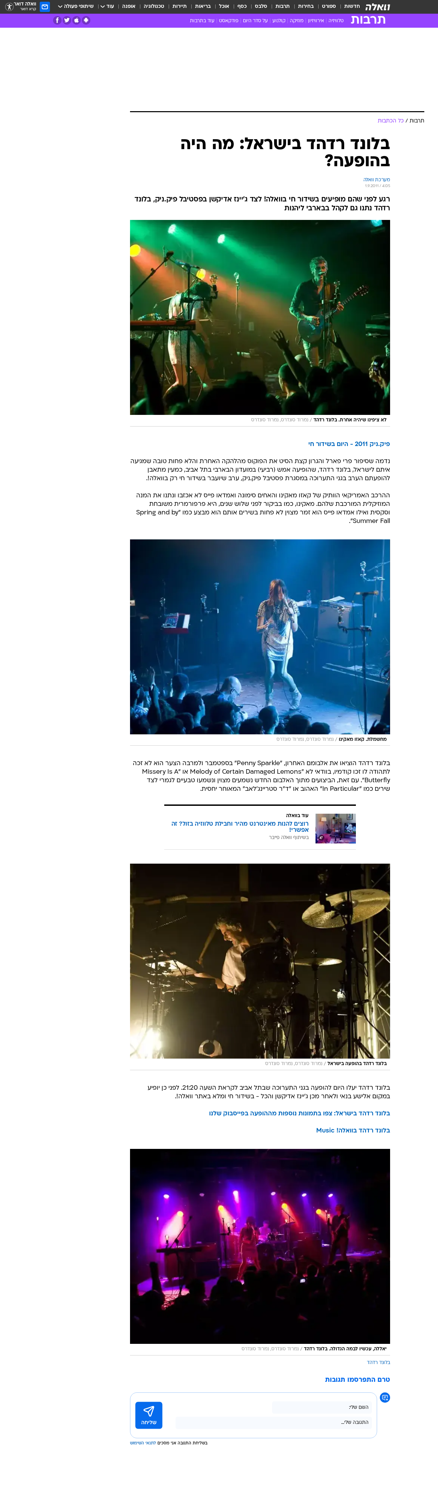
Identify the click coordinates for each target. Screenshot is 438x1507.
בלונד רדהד (378, 1363)
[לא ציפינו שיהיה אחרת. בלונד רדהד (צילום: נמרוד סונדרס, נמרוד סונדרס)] (260, 323)
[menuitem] (348, 7)
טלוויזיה (336, 21)
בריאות (203, 6)
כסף (242, 6)
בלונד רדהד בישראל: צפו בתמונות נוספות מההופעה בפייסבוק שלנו (299, 1114)
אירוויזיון (316, 21)
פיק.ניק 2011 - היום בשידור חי (349, 444)
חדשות (352, 6)
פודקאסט (229, 21)
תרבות (282, 6)
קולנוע (278, 21)
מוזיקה (297, 21)
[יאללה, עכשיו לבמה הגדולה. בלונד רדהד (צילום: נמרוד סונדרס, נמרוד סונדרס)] (260, 1252)
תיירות (179, 6)
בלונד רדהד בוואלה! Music (353, 1131)
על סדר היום (255, 21)
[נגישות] (9, 7)
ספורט (329, 6)
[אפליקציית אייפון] (76, 20)
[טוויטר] (67, 20)
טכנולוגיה (154, 6)
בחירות (306, 6)
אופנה (129, 6)
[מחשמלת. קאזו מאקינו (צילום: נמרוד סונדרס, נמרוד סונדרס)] (260, 642)
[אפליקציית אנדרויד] (86, 20)
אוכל (224, 6)
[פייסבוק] (57, 20)
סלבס (261, 6)
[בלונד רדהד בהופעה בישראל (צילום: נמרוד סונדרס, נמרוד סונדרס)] (260, 967)
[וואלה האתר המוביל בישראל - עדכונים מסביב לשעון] (377, 6)
